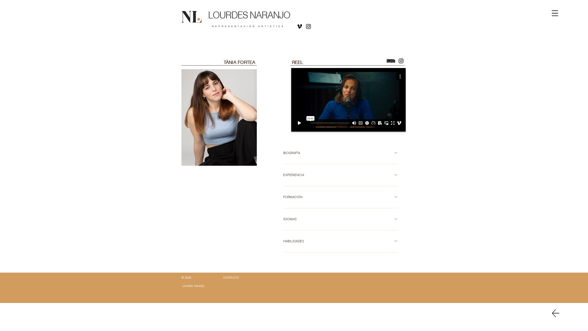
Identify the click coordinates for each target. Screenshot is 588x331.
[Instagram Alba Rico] (401, 61)
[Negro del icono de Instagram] (308, 26)
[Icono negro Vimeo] (299, 26)
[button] (555, 13)
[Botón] (246, 17)
